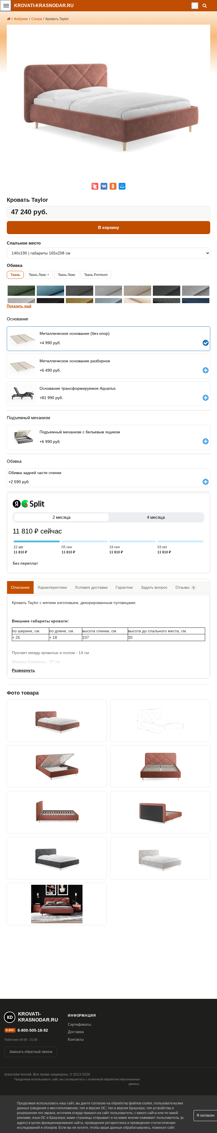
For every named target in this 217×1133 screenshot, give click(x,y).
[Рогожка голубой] (50, 291)
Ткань (15, 275)
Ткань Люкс (66, 275)
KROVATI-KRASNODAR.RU (44, 5)
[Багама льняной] (108, 291)
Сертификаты (79, 1024)
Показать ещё (19, 306)
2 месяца (61, 517)
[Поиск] (205, 5)
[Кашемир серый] (166, 291)
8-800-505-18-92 (33, 1030)
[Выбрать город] (194, 5)
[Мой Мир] (122, 186)
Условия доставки (91, 587)
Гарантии (124, 587)
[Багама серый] (79, 291)
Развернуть (23, 670)
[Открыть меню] (5, 5)
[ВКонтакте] (104, 186)
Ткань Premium (96, 275)
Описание (20, 587)
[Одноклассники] (113, 186)
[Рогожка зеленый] (21, 291)
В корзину (108, 227)
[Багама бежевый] (137, 291)
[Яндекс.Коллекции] (95, 186)
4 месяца (156, 517)
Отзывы (184, 587)
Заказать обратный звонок (30, 1052)
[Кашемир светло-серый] (195, 291)
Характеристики (52, 587)
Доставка (76, 1032)
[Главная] (8, 19)
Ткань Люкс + (39, 275)
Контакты (76, 1039)
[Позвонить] (189, 5)
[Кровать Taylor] (56, 720)
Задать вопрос (154, 587)
